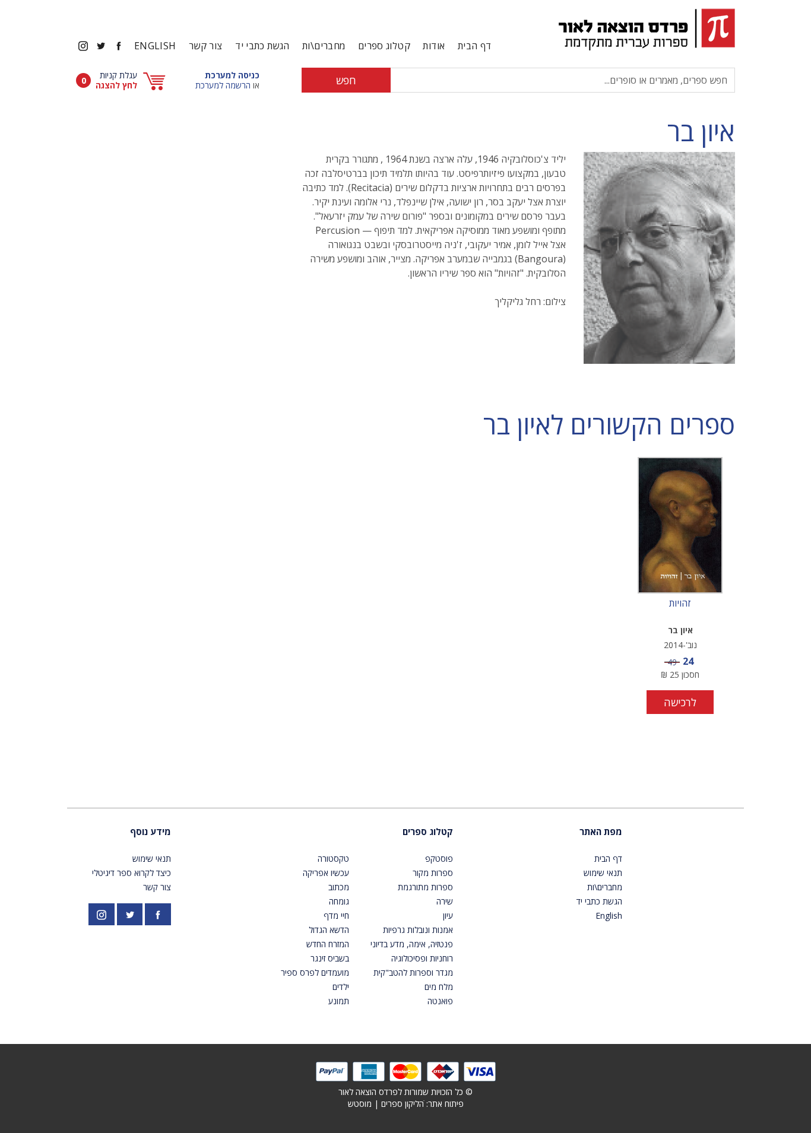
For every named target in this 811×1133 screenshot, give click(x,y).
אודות (434, 45)
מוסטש (360, 1103)
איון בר (701, 131)
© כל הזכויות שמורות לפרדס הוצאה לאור (405, 1091)
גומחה (339, 901)
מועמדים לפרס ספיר (315, 972)
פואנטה (440, 1001)
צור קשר (206, 45)
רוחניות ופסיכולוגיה (422, 958)
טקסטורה (333, 858)
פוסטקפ (439, 858)
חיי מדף (336, 915)
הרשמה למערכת (223, 85)
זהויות (680, 604)
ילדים (340, 986)
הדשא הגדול (329, 929)
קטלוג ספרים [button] (384, 45)
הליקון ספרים (402, 1103)
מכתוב (338, 887)
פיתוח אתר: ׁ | (406, 1103)
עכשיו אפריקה (326, 872)
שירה (444, 901)
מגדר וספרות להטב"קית (413, 972)
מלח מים (438, 986)
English (155, 45)
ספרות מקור (433, 872)
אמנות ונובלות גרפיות (418, 929)
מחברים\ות (323, 45)
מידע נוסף (150, 831)
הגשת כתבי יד (262, 45)
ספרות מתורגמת (425, 887)
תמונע (338, 1001)
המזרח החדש (327, 944)
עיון (448, 915)
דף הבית (475, 45)
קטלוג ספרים (428, 831)
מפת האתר (600, 831)
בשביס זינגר (330, 958)
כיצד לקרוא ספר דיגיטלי (131, 872)
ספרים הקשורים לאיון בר (609, 424)
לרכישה (680, 702)
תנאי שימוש (603, 872)
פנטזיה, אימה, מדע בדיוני (411, 944)
